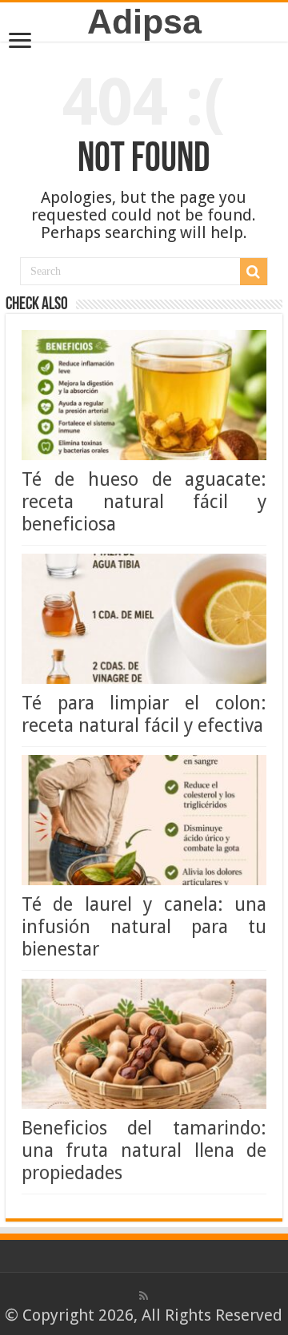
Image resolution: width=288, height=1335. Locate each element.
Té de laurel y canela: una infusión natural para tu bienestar (144, 926)
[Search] (253, 271)
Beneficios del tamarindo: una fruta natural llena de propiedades (144, 1150)
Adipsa (144, 21)
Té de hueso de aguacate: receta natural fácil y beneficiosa (144, 501)
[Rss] (144, 1295)
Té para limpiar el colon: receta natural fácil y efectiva (144, 714)
